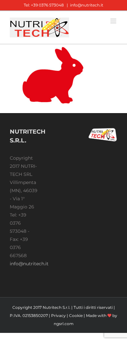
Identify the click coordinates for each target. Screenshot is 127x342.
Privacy (58, 315)
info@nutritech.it (86, 5)
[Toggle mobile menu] (113, 21)
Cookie (76, 315)
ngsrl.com (64, 323)
